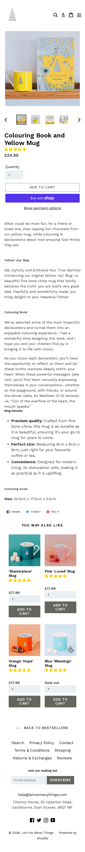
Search (18, 743)
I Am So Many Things (37, 833)
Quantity (12, 167)
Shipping (63, 750)
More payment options (42, 208)
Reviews (64, 758)
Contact (66, 743)
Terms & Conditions (32, 750)
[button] (15, 149)
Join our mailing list (42, 770)
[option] (21, 120)
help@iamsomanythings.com (42, 794)
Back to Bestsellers (45, 728)
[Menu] (79, 15)
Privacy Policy (41, 743)
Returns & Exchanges (32, 758)
